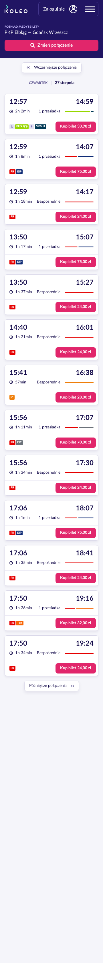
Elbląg (21, 32)
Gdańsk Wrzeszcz (50, 32)
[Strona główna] (16, 9)
